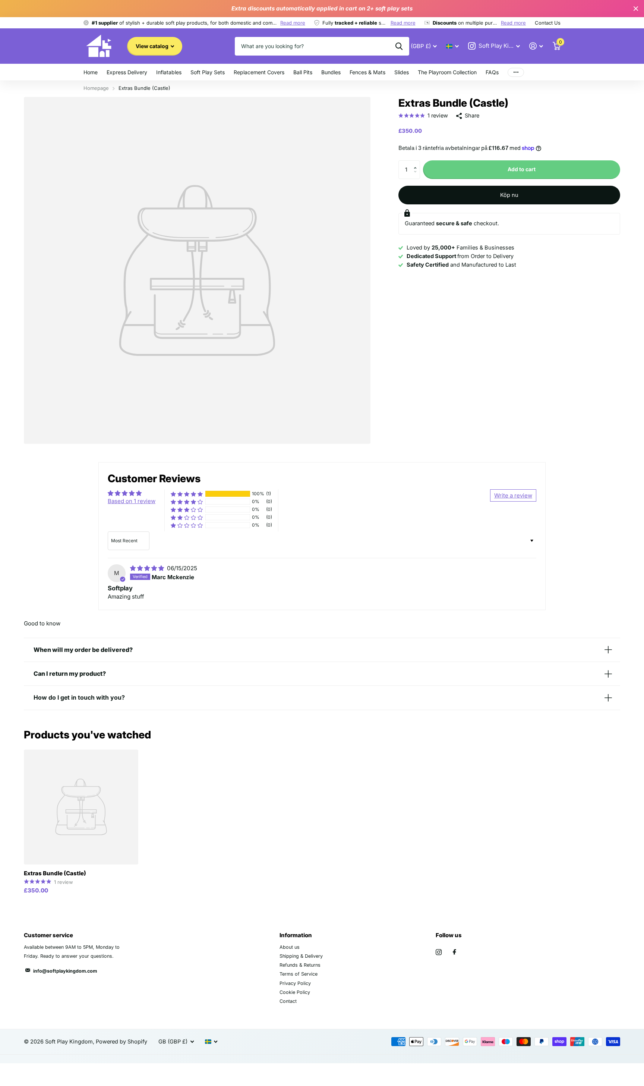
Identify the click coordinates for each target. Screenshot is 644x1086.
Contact (288, 1001)
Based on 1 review (131, 501)
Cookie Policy (295, 992)
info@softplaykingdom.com (65, 971)
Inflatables (168, 72)
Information (296, 935)
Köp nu (509, 195)
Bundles (331, 72)
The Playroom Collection (447, 72)
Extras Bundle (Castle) (55, 873)
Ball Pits (302, 72)
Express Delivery (127, 72)
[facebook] (454, 952)
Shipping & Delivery (301, 956)
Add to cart (522, 169)
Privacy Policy (295, 983)
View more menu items (516, 72)
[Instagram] (439, 952)
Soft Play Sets (207, 72)
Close (636, 8)
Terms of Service (299, 974)
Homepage (96, 88)
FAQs (492, 72)
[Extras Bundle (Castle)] (81, 807)
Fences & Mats (367, 72)
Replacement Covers (259, 72)
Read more (292, 23)
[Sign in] (536, 46)
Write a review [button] (513, 495)
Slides (401, 72)
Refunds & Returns (300, 965)
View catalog (153, 46)
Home (90, 72)
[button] (417, 163)
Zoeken (399, 46)
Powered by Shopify (121, 1041)
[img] (147, 568)
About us (290, 947)
